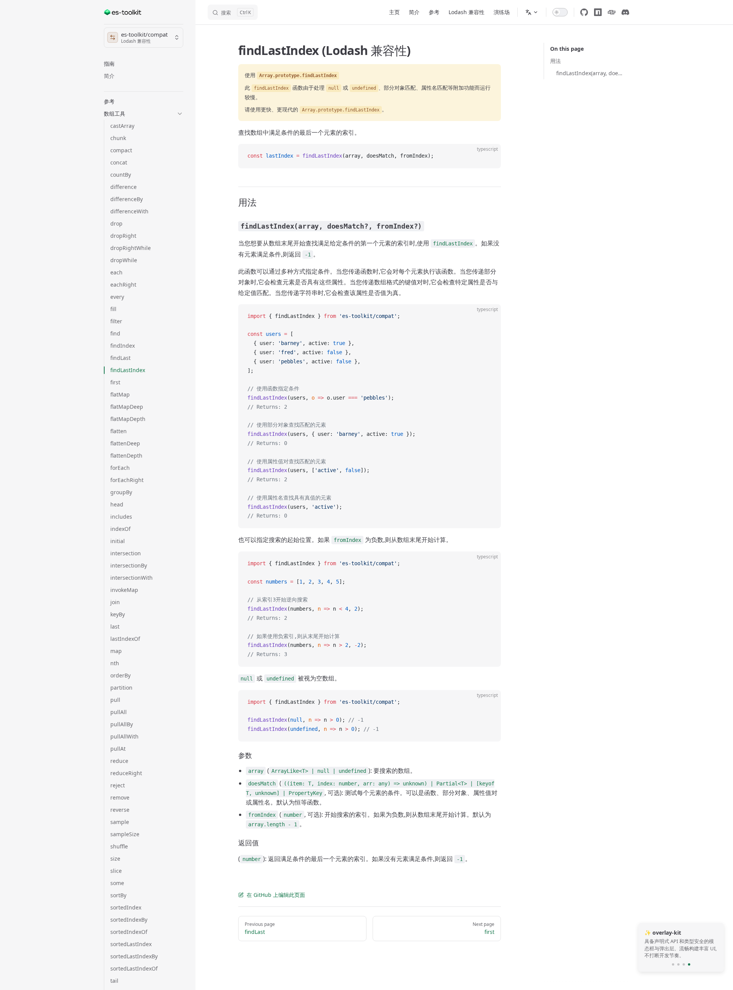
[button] (143, 64)
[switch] (560, 12)
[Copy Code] (488, 156)
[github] (584, 12)
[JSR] (611, 12)
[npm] (598, 12)
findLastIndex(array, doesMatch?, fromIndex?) (589, 73)
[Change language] (532, 12)
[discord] (625, 12)
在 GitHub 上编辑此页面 (276, 894)
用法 (555, 60)
